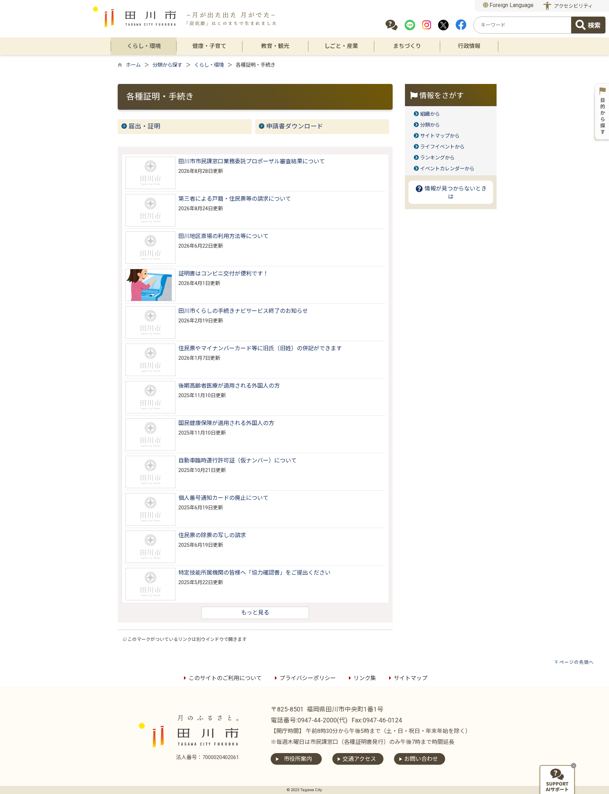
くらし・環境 (209, 65)
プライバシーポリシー (307, 678)
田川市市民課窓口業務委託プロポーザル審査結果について (251, 161)
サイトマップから (440, 136)
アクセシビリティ (573, 6)
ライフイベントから (442, 147)
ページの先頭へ (576, 662)
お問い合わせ (421, 759)
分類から (430, 125)
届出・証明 (144, 126)
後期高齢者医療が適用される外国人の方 (229, 385)
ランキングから (437, 158)
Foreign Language (511, 5)
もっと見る (255, 612)
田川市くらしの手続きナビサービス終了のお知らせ (243, 311)
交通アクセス (359, 759)
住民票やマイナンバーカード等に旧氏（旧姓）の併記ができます (260, 348)
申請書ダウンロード (294, 126)
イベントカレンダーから (447, 169)
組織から (430, 114)
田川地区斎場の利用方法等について (223, 236)
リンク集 (364, 678)
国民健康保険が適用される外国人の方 (226, 423)
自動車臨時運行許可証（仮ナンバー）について (237, 460)
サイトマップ (410, 678)
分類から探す (167, 65)
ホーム (133, 65)
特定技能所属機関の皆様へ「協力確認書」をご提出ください (254, 572)
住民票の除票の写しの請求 (212, 535)
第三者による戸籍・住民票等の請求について (234, 198)
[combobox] (522, 25)
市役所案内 (298, 759)
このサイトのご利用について (225, 678)
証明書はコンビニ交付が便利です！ (223, 273)
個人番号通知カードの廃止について (223, 498)
